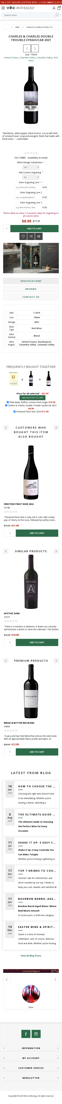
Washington (44, 341)
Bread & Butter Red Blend (19, 722)
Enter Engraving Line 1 (30, 182)
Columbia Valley (27, 57)
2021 (36, 322)
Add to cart (34, 228)
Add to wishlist (23, 236)
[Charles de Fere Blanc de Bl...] (35, 48)
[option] (31, 491)
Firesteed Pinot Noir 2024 (18, 504)
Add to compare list (31, 236)
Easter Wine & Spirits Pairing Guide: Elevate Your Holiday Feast (37, 927)
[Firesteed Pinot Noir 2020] (31, 472)
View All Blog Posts (31, 955)
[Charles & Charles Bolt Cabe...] (27, 48)
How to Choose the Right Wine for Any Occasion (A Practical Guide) (37, 786)
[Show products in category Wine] (31, 994)
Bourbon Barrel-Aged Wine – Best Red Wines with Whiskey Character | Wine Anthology (37, 899)
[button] (5, 427)
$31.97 (45, 393)
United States (11, 57)
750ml (37, 317)
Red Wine (37, 328)
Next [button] (56, 551)
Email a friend (39, 236)
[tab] (31, 281)
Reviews (31, 289)
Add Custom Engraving (30, 172)
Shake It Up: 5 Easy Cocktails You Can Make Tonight (37, 842)
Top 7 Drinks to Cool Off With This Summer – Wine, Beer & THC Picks (37, 870)
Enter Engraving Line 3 (31, 202)
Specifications (31, 281)
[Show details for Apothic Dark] (31, 582)
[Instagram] (36, 1034)
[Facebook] (25, 1034)
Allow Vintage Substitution (30, 162)
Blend (37, 335)
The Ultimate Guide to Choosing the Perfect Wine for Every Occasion (37, 814)
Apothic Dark (12, 613)
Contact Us (31, 297)
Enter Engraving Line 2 (31, 192)
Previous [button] (5, 551)
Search (56, 15)
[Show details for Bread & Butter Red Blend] (31, 691)
